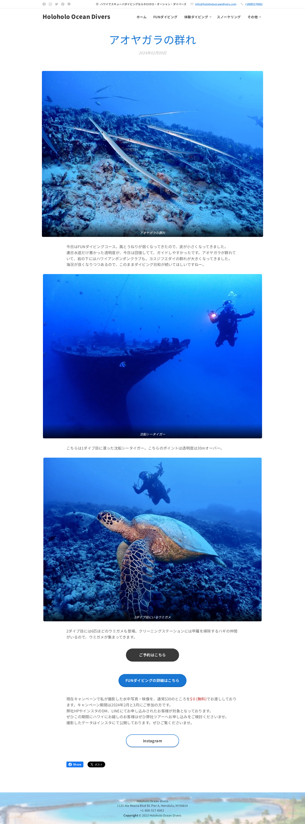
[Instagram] (50, 4)
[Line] (69, 4)
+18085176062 (253, 4)
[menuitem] (142, 17)
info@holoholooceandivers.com (215, 4)
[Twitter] (56, 4)
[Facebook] (44, 4)
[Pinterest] (62, 4)
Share (77, 764)
